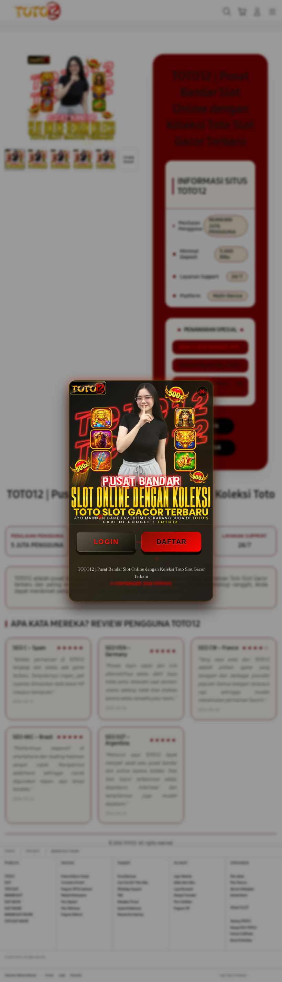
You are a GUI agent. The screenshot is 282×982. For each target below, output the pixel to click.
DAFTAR (171, 542)
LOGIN (106, 542)
